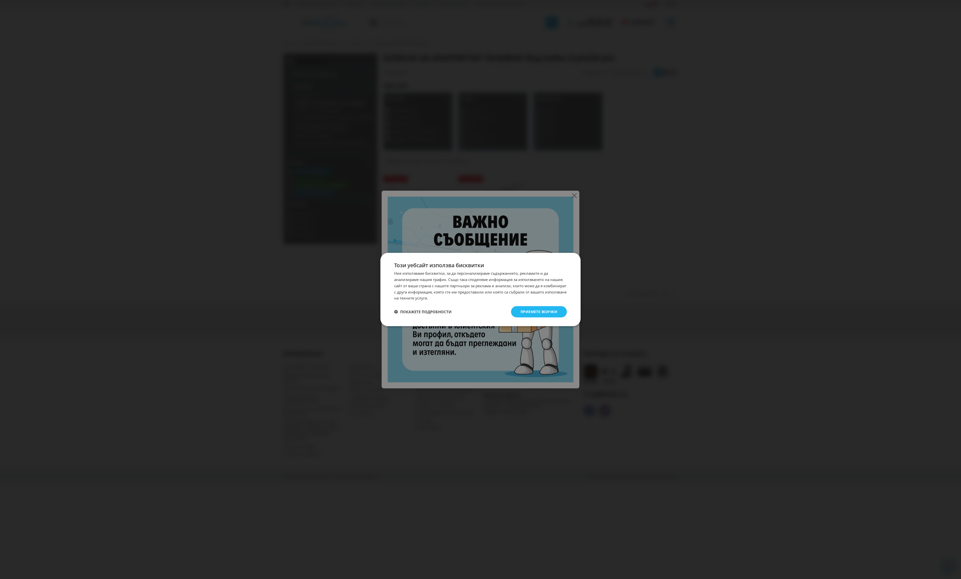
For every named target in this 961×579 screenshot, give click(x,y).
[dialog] (480, 289)
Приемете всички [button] (539, 311)
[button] (422, 312)
